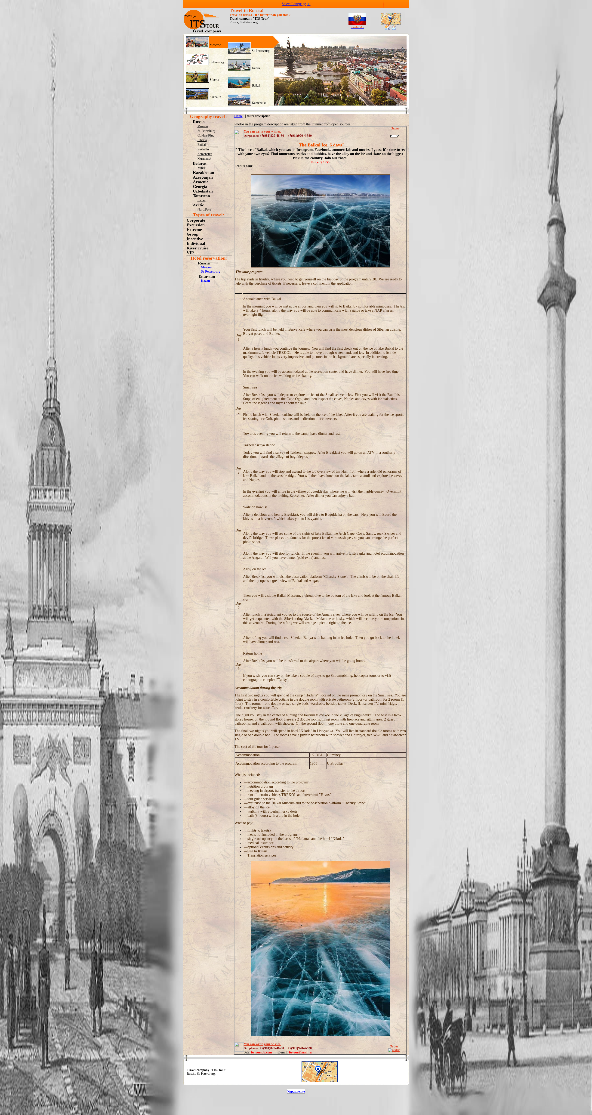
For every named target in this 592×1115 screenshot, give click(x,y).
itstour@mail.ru (300, 1052)
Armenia (201, 182)
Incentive (195, 238)
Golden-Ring (216, 62)
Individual (196, 243)
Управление (296, 1091)
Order (394, 1046)
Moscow (215, 45)
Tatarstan (201, 195)
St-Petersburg (260, 51)
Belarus (200, 163)
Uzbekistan (203, 191)
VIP (190, 252)
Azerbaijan (203, 177)
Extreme (194, 229)
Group (192, 234)
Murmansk (204, 158)
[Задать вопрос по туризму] (394, 29)
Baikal (255, 85)
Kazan (255, 68)
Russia (199, 121)
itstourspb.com (261, 1052)
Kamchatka (258, 103)
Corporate (196, 220)
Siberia (214, 79)
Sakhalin (215, 97)
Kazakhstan (203, 172)
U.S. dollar (335, 763)
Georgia (200, 186)
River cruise (197, 248)
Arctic (198, 205)
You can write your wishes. (262, 131)
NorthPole (204, 209)
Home (238, 116)
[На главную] (387, 29)
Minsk (201, 168)
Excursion (196, 225)
